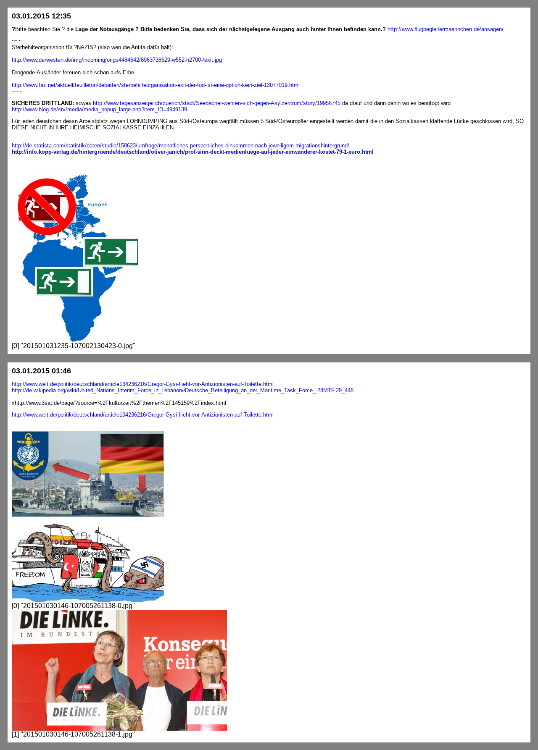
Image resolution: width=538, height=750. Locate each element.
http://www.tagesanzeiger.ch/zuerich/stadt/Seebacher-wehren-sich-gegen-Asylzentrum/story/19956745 (216, 103)
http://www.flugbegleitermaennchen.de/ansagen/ (446, 29)
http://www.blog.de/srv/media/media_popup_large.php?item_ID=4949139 (99, 109)
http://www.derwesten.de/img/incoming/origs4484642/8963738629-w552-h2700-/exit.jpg (117, 60)
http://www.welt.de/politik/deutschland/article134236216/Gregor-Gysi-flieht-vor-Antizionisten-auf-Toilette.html (143, 384)
